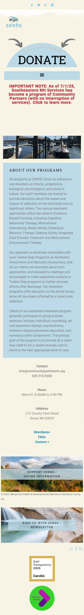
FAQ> (42, 437)
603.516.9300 (42, 376)
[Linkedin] (52, 5)
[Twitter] (39, 5)
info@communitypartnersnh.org (42, 371)
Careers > (42, 442)
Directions (41, 432)
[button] (42, 74)
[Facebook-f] (32, 5)
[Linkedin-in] (81, 549)
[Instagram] (45, 5)
